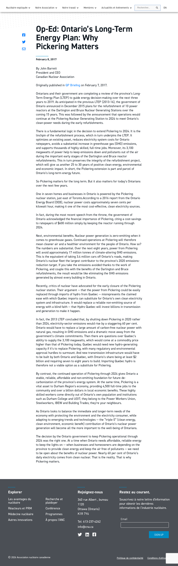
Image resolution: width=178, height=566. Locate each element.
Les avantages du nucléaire (19, 500)
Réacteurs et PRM (20, 508)
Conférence (53, 508)
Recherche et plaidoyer (54, 500)
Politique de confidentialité (130, 558)
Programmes (54, 514)
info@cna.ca (85, 527)
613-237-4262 (92, 521)
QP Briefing (73, 85)
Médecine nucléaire (20, 514)
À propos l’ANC (55, 520)
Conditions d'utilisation (158, 558)
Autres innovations (20, 520)
